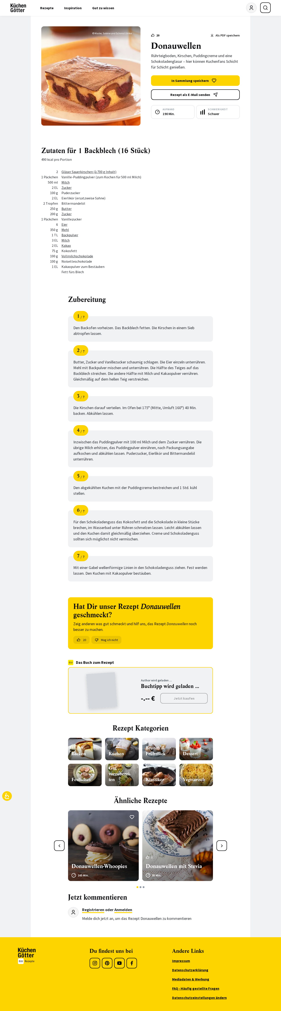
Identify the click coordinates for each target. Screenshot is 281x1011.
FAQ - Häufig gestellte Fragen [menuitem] (195, 988)
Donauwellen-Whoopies (99, 866)
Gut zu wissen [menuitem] (103, 8)
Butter (66, 208)
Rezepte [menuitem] (47, 8)
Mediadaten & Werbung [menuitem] (190, 979)
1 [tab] (137, 887)
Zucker (66, 187)
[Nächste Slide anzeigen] (221, 845)
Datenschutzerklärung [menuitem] (190, 970)
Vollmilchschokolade (77, 256)
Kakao (66, 245)
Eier (64, 224)
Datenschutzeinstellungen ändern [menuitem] (199, 997)
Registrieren (93, 909)
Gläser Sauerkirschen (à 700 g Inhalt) (88, 172)
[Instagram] (95, 963)
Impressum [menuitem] (181, 961)
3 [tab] (143, 887)
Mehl (65, 229)
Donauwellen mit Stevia (174, 866)
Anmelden (123, 909)
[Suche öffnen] (265, 7)
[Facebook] (131, 963)
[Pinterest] (107, 963)
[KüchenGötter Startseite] (18, 8)
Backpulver (69, 235)
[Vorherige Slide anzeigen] (59, 845)
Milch (65, 182)
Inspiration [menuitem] (73, 8)
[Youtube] (119, 963)
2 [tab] (140, 887)
